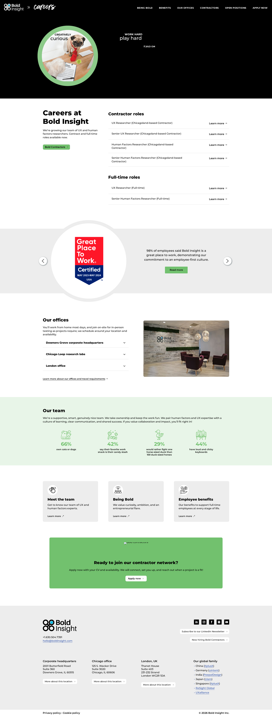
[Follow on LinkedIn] (196, 622)
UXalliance (202, 692)
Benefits (165, 8)
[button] (43, 261)
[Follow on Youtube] (226, 622)
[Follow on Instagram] (204, 622)
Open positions (235, 8)
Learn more (216, 123)
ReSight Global (205, 688)
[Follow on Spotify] (219, 622)
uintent (214, 670)
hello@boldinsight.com (57, 640)
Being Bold (145, 8)
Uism (208, 679)
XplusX (208, 665)
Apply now (260, 8)
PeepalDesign (212, 674)
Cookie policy (71, 712)
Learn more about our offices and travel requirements (74, 378)
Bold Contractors (55, 146)
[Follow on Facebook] (211, 622)
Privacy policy (52, 712)
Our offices (185, 8)
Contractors (209, 8)
